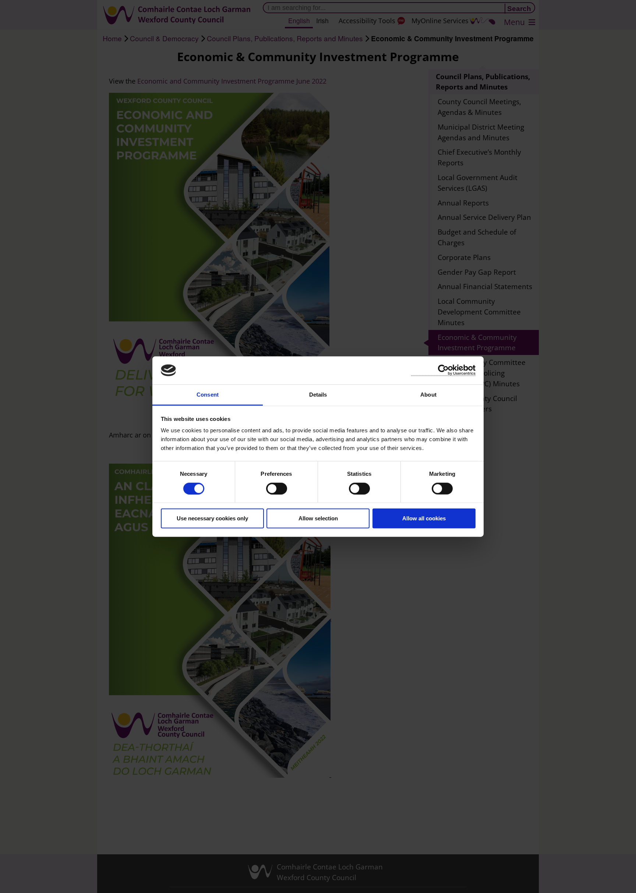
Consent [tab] (208, 394)
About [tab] (428, 394)
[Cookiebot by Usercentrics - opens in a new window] (443, 370)
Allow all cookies (424, 518)
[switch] (276, 488)
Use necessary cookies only (212, 518)
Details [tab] (318, 394)
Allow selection (318, 518)
